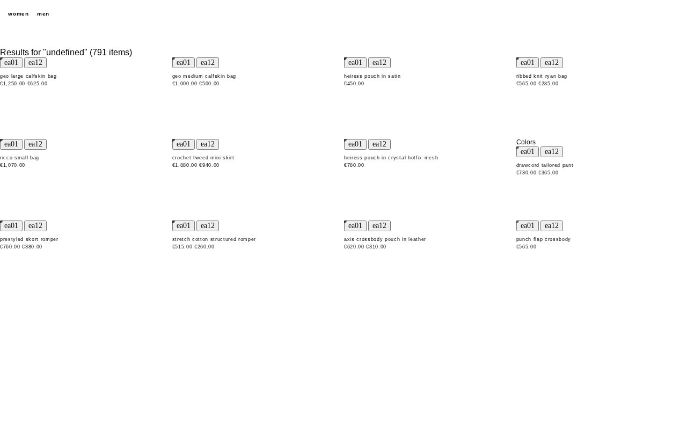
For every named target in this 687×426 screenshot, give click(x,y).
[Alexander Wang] (343, 14)
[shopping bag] (673, 14)
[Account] (654, 14)
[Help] (636, 14)
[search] (617, 14)
